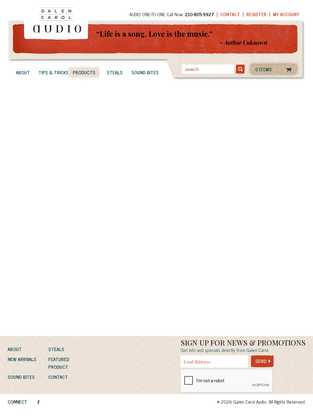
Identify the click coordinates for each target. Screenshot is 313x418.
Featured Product (58, 363)
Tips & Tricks (53, 72)
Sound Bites (145, 72)
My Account (286, 14)
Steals (115, 72)
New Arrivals (22, 359)
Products (84, 72)
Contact (230, 14)
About (23, 72)
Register (256, 14)
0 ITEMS (263, 69)
